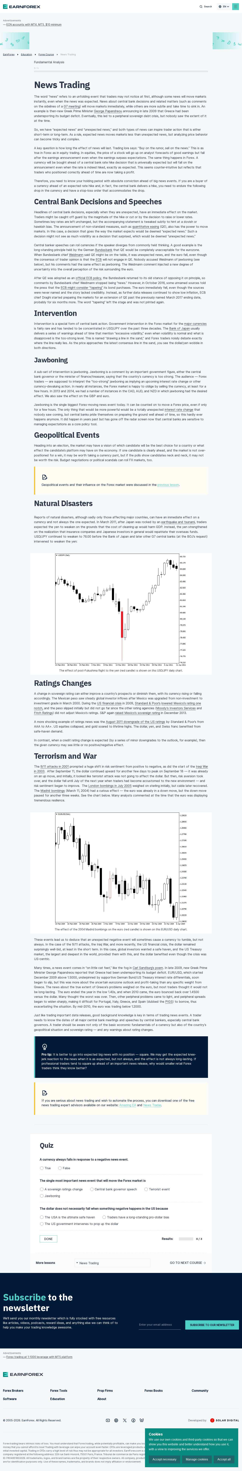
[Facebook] (133, 1420)
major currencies (195, 324)
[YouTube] (108, 1420)
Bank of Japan (179, 328)
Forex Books (154, 1390)
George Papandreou (108, 111)
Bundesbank (103, 250)
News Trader (152, 1105)
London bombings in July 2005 (110, 786)
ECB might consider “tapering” (82, 287)
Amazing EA (127, 1105)
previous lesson (168, 485)
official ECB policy (88, 278)
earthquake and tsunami (178, 522)
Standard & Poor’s (148, 703)
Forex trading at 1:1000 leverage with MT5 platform (39, 1356)
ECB (99, 259)
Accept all (224, 1459)
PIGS (169, 1001)
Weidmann (76, 255)
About (101, 1399)
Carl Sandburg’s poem (148, 968)
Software (10, 1399)
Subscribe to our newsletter (212, 1325)
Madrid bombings (52, 791)
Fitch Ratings (43, 713)
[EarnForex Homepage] (21, 6)
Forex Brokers (13, 1390)
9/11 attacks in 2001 (54, 766)
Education (57, 1399)
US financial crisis (109, 703)
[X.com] (125, 1420)
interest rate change (179, 409)
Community (200, 1390)
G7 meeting (72, 106)
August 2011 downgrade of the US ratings (135, 722)
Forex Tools (58, 1390)
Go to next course (186, 1263)
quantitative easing (145, 226)
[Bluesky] (142, 1420)
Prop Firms (105, 1390)
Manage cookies (197, 1459)
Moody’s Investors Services (176, 708)
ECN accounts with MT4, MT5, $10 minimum (33, 24)
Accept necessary (164, 1459)
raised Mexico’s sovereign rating (137, 713)
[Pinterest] (116, 1420)
